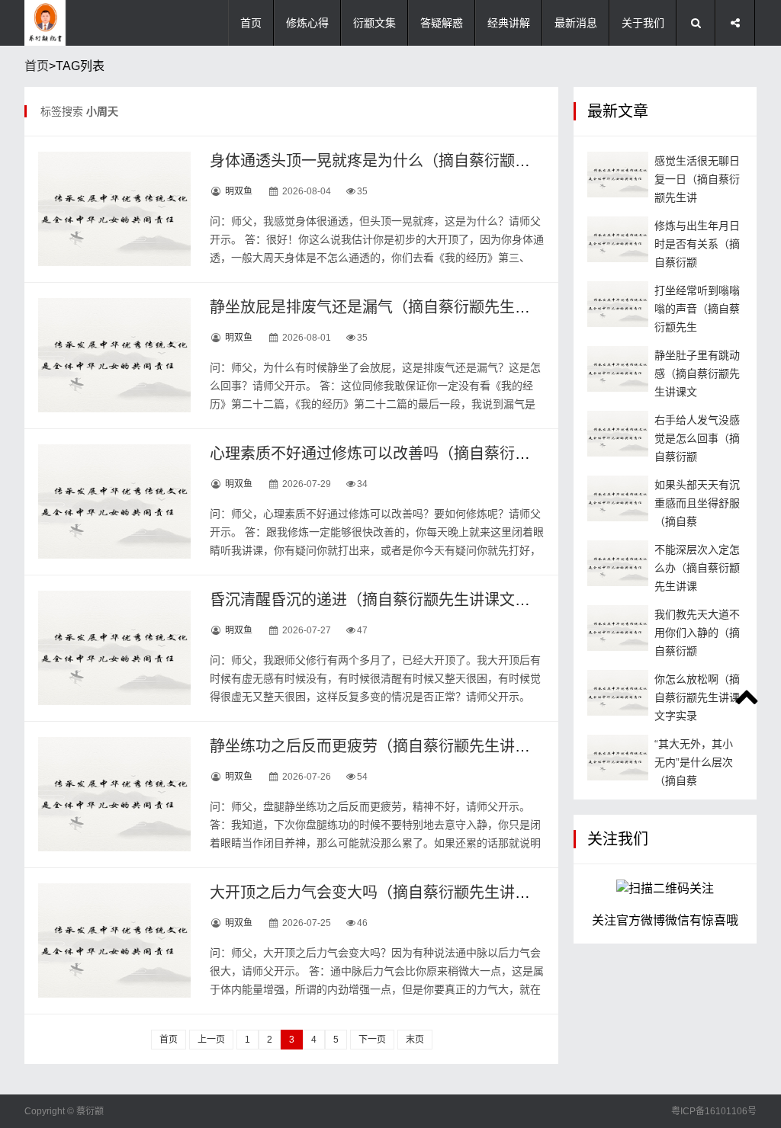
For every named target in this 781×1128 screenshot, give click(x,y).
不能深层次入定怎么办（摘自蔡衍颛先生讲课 (697, 567)
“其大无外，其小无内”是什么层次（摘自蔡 (693, 762)
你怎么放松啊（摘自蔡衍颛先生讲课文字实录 (697, 697)
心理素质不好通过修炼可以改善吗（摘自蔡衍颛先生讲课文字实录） (438, 453)
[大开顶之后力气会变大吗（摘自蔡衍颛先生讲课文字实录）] (114, 940)
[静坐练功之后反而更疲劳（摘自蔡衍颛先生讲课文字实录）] (114, 794)
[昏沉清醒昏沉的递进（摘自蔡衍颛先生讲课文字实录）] (114, 648)
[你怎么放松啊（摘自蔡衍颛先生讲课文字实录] (617, 693)
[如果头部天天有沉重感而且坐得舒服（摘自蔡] (617, 498)
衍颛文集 (374, 23)
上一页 (211, 1039)
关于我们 (643, 23)
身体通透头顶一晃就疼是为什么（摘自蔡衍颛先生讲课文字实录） (431, 160)
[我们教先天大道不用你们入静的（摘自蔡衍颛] (617, 628)
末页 (415, 1039)
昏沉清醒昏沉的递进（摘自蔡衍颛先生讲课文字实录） (393, 599)
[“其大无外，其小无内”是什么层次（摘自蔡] (617, 757)
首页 (251, 23)
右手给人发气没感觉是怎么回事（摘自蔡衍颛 (697, 438)
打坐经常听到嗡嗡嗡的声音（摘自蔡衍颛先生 (697, 308)
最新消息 (575, 23)
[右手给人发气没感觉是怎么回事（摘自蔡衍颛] (617, 434)
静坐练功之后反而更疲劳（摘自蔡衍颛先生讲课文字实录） (408, 746)
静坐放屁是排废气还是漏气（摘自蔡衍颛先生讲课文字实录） (416, 307)
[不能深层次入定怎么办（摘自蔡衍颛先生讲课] (617, 563)
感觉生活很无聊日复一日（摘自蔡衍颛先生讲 (697, 179)
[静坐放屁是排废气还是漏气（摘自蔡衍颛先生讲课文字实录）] (114, 355)
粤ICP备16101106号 (714, 1111)
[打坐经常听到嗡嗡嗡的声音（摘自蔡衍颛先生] (617, 304)
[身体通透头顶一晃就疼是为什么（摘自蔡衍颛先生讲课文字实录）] (114, 209)
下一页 (372, 1039)
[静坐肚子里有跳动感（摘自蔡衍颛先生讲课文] (617, 369)
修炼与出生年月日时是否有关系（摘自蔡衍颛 (697, 244)
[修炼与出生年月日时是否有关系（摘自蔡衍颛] (617, 239)
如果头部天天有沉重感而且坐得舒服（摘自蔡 (697, 503)
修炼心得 (307, 23)
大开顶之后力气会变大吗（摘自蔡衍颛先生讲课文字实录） (408, 892)
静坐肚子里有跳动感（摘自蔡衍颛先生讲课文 (697, 373)
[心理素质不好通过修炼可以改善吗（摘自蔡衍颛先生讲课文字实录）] (114, 501)
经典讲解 (508, 23)
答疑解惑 (441, 23)
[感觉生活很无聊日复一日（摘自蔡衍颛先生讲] (617, 174)
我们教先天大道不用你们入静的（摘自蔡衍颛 (697, 632)
